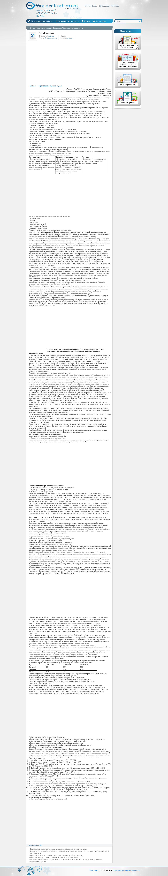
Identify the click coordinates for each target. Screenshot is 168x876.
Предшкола (57, 28)
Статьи (87, 21)
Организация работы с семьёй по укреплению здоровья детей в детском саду (56, 855)
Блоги (94, 6)
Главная (87, 6)
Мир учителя (94, 870)
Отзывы (115, 6)
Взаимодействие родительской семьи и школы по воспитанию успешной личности (58, 849)
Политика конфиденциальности (126, 870)
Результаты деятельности (68, 21)
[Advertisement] (70, 63)
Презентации (101, 21)
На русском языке (44, 28)
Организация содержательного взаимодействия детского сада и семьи (54, 857)
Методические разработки (41, 21)
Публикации (104, 6)
